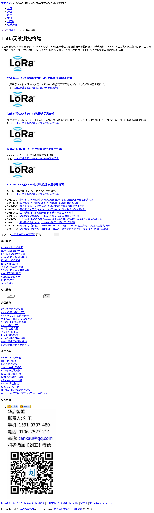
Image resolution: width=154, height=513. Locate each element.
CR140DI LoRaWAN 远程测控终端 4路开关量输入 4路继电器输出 (75, 229)
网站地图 (74, 503)
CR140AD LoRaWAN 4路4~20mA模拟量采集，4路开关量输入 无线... (76, 225)
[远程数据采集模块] (29, 216)
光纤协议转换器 (9, 331)
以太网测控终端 (9, 263)
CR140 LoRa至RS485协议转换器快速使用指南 (35, 184)
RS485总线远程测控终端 (14, 257)
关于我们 (17, 503)
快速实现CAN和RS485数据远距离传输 (31, 113)
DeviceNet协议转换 (11, 374)
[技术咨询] (12, 407)
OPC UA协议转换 (10, 386)
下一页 (27, 234)
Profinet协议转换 (10, 383)
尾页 (33, 234)
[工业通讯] (24, 212)
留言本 (84, 503)
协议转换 (44, 87)
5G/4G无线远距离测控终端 (15, 270)
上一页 (19, 234)
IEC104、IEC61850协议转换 (16, 390)
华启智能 (6, 2)
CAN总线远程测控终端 (13, 254)
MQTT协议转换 (9, 364)
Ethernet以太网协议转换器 (15, 315)
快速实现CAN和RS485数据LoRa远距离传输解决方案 (39, 78)
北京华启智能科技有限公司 (68, 509)
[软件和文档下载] (28, 199)
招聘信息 (40, 503)
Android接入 (7, 283)
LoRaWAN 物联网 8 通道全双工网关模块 (52, 212)
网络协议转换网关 (10, 260)
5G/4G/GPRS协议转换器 (13, 322)
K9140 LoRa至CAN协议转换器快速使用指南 (34, 149)
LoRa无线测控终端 (24, 87)
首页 (3, 30)
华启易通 (62, 503)
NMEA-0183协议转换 (12, 377)
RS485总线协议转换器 (13, 250)
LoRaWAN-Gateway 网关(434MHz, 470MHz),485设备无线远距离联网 (66, 219)
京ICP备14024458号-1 (100, 503)
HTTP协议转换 (9, 361)
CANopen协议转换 (10, 370)
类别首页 (11, 30)
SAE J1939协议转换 (11, 367)
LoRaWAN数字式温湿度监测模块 (58, 222)
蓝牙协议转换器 (9, 328)
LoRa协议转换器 (10, 325)
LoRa (36, 87)
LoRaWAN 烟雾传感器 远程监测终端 (60, 216)
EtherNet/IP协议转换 (11, 380)
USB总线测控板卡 (10, 276)
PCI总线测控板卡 (10, 280)
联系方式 (28, 503)
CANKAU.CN (26, 509)
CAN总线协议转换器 (12, 247)
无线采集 (54, 87)
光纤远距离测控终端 (12, 267)
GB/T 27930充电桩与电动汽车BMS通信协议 (24, 393)
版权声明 (51, 503)
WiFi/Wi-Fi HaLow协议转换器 (16, 319)
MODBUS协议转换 (11, 357)
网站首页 (6, 503)
